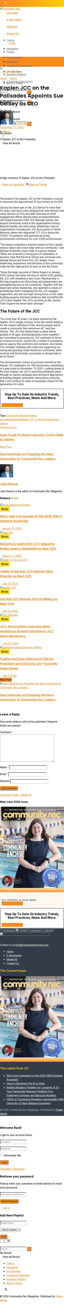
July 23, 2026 (10, 611)
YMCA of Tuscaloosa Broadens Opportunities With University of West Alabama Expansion (35, 1101)
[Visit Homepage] (10, 9)
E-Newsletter (14, 20)
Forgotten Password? (12, 1169)
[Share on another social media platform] (1, 193)
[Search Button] (1, 82)
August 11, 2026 (11, 556)
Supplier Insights (16, 1279)
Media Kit (12, 27)
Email (4, 774)
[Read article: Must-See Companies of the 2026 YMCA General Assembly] (32, 505)
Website (5, 781)
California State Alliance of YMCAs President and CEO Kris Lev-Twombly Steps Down (28, 664)
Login (12, 43)
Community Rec (15, 416)
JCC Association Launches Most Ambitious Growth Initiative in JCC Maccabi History (26, 631)
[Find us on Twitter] (5, 3)
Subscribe (12, 13)
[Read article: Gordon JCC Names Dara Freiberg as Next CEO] (32, 588)
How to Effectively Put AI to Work (26, 1084)
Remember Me (12, 1156)
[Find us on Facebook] (1, 3)
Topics (11, 40)
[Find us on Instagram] (9, 3)
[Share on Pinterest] (48, 185)
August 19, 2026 (11, 529)
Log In (6, 1208)
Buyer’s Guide (14, 1283)
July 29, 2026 (10, 584)
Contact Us (13, 34)
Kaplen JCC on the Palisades (37, 420)
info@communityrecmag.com (32, 945)
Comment (6, 732)
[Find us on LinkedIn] (11, 3)
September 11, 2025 (11, 128)
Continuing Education (20, 65)
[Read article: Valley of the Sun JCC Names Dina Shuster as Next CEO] (32, 560)
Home (3, 78)
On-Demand (14, 57)
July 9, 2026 (9, 676)
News (13, 78)
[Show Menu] (1, 62)
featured (16, 420)
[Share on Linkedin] (1, 189)
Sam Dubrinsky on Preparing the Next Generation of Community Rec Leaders (27, 697)
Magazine (12, 48)
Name (4, 767)
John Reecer (24, 124)
